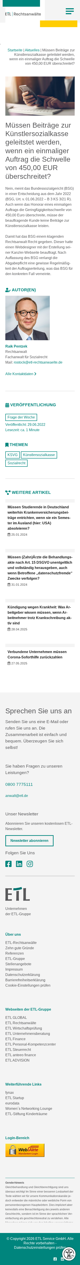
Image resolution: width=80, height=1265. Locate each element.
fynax (9, 1092)
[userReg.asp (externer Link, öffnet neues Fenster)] (24, 1150)
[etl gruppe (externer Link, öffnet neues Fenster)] (19, 864)
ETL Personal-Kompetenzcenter (30, 1044)
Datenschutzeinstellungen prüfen (40, 1247)
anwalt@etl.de (16, 796)
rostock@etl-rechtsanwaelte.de (38, 362)
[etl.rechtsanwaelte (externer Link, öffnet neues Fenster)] (8, 864)
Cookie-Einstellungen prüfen (27, 985)
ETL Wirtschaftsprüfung (23, 1028)
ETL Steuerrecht (18, 1050)
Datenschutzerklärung (22, 975)
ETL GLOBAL (16, 1018)
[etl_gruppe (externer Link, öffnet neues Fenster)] (30, 864)
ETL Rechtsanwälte (20, 1023)
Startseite (15, 50)
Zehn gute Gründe (19, 948)
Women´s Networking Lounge (28, 1108)
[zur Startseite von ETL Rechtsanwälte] (23, 14)
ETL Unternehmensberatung (27, 1034)
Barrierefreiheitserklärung (25, 980)
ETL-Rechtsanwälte (21, 943)
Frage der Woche (21, 417)
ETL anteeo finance (20, 1055)
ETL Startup (14, 1098)
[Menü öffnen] (70, 11)
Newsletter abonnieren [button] (29, 841)
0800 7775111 (19, 784)
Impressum (14, 969)
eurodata (12, 1103)
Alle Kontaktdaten (19, 374)
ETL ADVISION (17, 1060)
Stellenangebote (18, 964)
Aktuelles (32, 50)
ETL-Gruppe (15, 959)
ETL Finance (15, 1039)
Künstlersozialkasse (39, 455)
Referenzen (14, 953)
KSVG (13, 455)
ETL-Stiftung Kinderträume (26, 1114)
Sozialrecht (16, 463)
